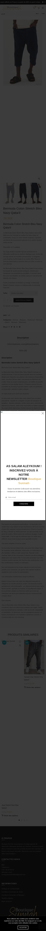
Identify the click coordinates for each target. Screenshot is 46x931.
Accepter (23, 927)
